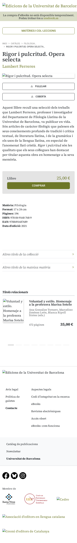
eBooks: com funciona (45, 426)
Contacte (11, 408)
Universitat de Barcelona (23, 459)
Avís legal (12, 389)
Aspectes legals (41, 389)
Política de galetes (13, 399)
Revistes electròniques (46, 411)
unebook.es (50, 18)
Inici (4, 43)
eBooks (35, 404)
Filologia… (30, 43)
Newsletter (13, 451)
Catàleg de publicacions (22, 444)
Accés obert (38, 418)
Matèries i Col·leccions (39, 30)
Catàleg (15, 43)
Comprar (38, 185)
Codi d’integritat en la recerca (50, 397)
